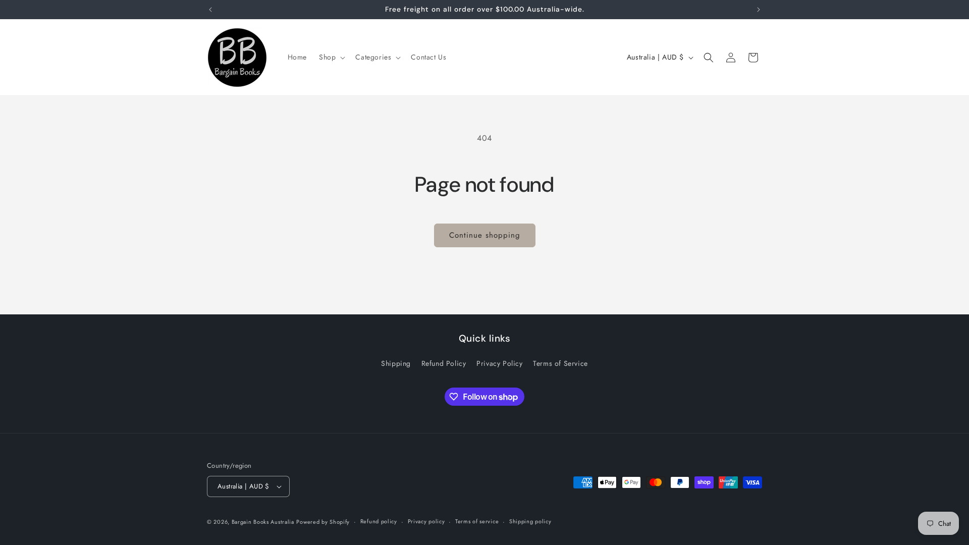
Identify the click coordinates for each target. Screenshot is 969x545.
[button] (331, 57)
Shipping (396, 363)
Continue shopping (484, 235)
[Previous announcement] (210, 9)
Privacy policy (426, 521)
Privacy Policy (499, 363)
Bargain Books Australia (263, 522)
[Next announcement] (758, 9)
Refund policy (378, 521)
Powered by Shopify (323, 522)
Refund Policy (443, 363)
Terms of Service (560, 363)
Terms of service (477, 521)
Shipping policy (530, 521)
